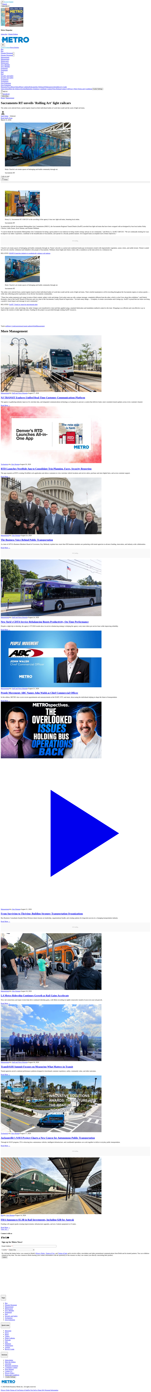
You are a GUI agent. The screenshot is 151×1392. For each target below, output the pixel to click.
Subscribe (4, 34)
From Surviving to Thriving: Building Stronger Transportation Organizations (42, 913)
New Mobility (5, 65)
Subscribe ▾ (5, 6)
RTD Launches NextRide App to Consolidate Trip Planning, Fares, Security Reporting (46, 468)
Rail (2, 72)
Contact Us (64, 89)
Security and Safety (7, 76)
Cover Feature (8, 2)
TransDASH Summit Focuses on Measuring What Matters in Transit (37, 1066)
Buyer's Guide (62, 87)
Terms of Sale (23, 1390)
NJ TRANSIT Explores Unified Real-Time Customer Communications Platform (43, 397)
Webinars (41, 87)
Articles (19, 2)
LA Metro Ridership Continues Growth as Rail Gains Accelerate (35, 995)
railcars (15, 326)
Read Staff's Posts (6, 118)
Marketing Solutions (32, 89)
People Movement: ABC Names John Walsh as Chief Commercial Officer (39, 692)
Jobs (36, 87)
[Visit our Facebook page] (2, 1238)
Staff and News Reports (19, 393)
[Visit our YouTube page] (8, 1238)
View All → (5, 1229)
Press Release (56, 89)
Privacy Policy (73, 89)
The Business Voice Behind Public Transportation (27, 540)
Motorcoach (5, 61)
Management (5, 57)
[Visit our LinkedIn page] (4, 1238)
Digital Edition (13, 34)
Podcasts (32, 87)
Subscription (5, 89)
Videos (17, 87)
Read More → (5, 405)
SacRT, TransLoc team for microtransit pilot (23, 304)
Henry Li (10, 326)
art (6, 326)
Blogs (13, 87)
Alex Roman (15, 464)
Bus (2, 49)
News (15, 2)
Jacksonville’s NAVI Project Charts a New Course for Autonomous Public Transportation (48, 1137)
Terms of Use (14, 1390)
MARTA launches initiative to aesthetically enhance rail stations (29, 253)
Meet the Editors (14, 89)
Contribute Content (45, 89)
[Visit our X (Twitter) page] (6, 1238)
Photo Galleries (24, 87)
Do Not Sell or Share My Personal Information (43, 1390)
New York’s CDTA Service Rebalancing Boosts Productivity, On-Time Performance (45, 621)
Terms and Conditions (85, 89)
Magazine (4, 87)
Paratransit (4, 68)
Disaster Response (7, 53)
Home (3, 98)
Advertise (23, 89)
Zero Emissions (6, 83)
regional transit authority (25, 326)
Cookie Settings (97, 89)
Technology (5, 79)
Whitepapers (48, 87)
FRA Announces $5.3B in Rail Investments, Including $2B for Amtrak (37, 1219)
